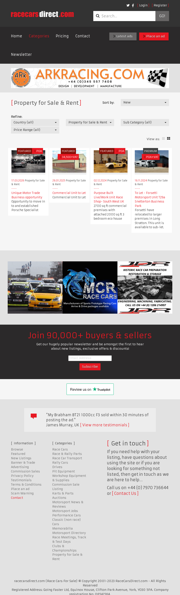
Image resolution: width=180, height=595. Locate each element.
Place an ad (155, 36)
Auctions (59, 498)
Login (143, 5)
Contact (82, 36)
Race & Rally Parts (67, 454)
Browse (17, 449)
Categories (39, 36)
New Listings (21, 458)
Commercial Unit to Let (69, 193)
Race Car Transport (67, 458)
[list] (163, 138)
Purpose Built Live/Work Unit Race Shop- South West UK (109, 197)
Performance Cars (66, 515)
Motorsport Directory (69, 533)
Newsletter (21, 54)
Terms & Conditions (26, 484)
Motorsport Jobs (65, 511)
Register (160, 5)
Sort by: (108, 103)
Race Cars (60, 449)
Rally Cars (60, 463)
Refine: (16, 117)
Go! (162, 16)
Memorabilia (62, 528)
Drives (57, 467)
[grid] (168, 138)
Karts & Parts (63, 493)
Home (16, 36)
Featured (18, 454)
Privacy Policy (22, 476)
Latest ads (124, 36)
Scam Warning (22, 493)
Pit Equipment (63, 471)
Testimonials (21, 480)
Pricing (62, 36)
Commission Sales (25, 471)
